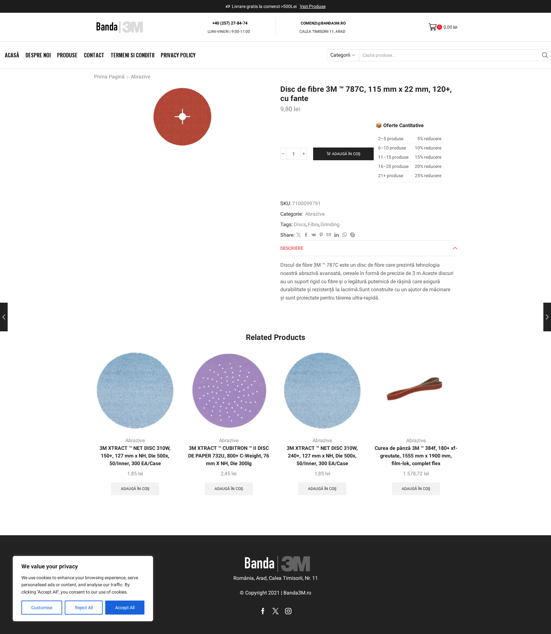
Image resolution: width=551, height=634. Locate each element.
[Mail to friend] (329, 235)
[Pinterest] (321, 235)
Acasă (12, 55)
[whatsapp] (345, 235)
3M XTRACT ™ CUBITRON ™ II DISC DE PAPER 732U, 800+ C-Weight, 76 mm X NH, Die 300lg (228, 455)
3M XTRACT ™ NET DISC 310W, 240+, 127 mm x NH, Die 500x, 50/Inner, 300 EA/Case (322, 455)
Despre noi (38, 55)
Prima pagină (109, 77)
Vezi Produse (313, 6)
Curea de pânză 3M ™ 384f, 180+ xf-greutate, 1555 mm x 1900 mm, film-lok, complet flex (416, 455)
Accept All (125, 607)
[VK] (314, 235)
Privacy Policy (178, 55)
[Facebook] (306, 235)
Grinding (330, 224)
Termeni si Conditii (132, 55)
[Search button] (545, 55)
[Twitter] (298, 235)
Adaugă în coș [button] (135, 488)
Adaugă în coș (346, 154)
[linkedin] (337, 235)
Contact (94, 55)
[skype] (352, 235)
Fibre (313, 224)
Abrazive (140, 77)
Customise (41, 607)
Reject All (84, 607)
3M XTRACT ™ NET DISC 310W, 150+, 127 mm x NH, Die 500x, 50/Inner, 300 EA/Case (135, 455)
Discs (300, 224)
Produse (67, 55)
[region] (83, 588)
